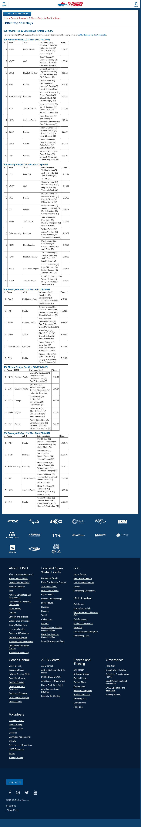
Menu (4, 5)
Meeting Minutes (113, 694)
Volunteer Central (16, 720)
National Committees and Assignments (20, 596)
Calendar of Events (49, 578)
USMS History (15, 608)
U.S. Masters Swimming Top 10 (39, 18)
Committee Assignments (19, 736)
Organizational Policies (116, 670)
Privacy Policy (12, 809)
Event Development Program (53, 582)
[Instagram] (18, 792)
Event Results (47, 602)
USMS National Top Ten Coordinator (92, 35)
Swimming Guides (81, 673)
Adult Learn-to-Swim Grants (53, 680)
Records (45, 611)
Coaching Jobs (15, 701)
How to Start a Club (82, 608)
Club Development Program (86, 631)
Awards (12, 753)
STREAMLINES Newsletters (21, 641)
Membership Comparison (85, 590)
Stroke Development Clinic (52, 641)
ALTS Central (47, 665)
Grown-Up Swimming (18, 625)
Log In (136, 6)
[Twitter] (27, 792)
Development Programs (19, 582)
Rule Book (110, 665)
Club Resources (80, 619)
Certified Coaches (16, 682)
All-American (46, 619)
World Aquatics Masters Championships (51, 628)
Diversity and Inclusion (18, 616)
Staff (11, 590)
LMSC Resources (16, 749)
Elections (13, 732)
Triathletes (78, 706)
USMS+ (77, 586)
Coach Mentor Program (19, 697)
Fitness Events (47, 594)
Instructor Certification (50, 696)
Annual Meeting (15, 724)
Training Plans (80, 682)
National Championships (51, 598)
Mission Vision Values (18, 578)
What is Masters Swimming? (21, 574)
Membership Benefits (83, 578)
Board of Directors (17, 586)
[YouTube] (35, 792)
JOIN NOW (14, 782)
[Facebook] (10, 792)
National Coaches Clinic (19, 674)
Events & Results (18, 18)
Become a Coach (16, 670)
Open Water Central (50, 590)
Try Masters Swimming (19, 652)
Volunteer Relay (16, 728)
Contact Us (11, 805)
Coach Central (15, 665)
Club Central (79, 604)
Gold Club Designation (83, 623)
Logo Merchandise (17, 629)
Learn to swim (80, 702)
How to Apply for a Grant (52, 685)
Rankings (45, 606)
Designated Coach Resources (17, 687)
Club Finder (79, 669)
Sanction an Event (49, 586)
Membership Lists (81, 635)
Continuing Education (18, 693)
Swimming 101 (80, 698)
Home (6, 18)
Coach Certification (17, 678)
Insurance (78, 627)
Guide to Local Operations (20, 745)
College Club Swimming (19, 620)
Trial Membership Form (84, 582)
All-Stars (45, 623)
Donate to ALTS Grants (19, 633)
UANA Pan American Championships (50, 635)
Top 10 (44, 615)
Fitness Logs (79, 686)
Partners (12, 612)
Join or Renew (80, 574)
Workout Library (80, 678)
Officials (12, 741)
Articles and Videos (82, 694)
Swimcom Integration (83, 690)
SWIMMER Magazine (18, 637)
